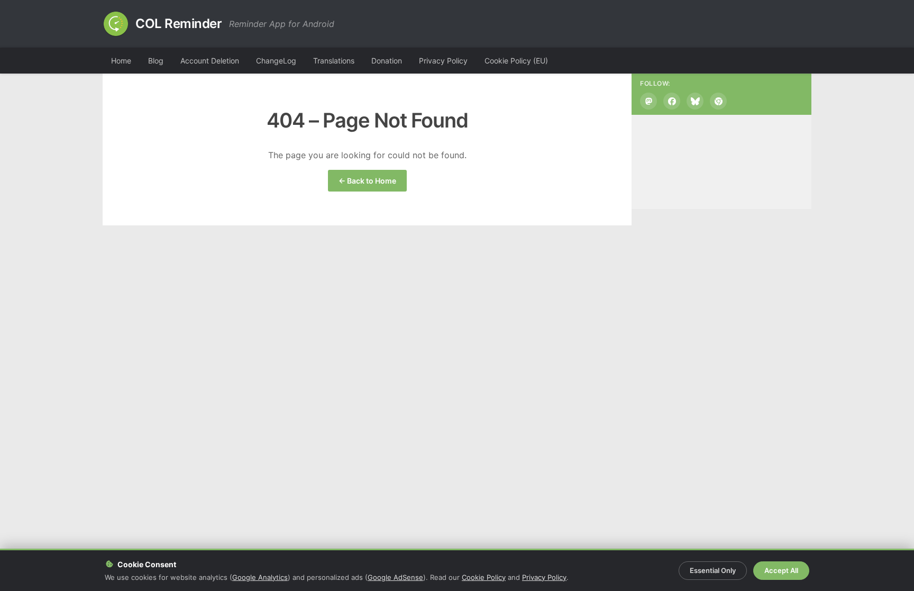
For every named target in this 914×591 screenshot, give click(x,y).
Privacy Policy (443, 60)
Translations (333, 60)
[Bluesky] (695, 101)
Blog (155, 60)
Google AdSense (395, 577)
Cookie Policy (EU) (516, 60)
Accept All (781, 570)
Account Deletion (209, 60)
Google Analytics (260, 577)
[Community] (718, 101)
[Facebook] (671, 101)
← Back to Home (367, 180)
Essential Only (713, 570)
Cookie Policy (484, 577)
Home (121, 60)
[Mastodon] (648, 101)
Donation (386, 60)
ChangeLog (276, 60)
